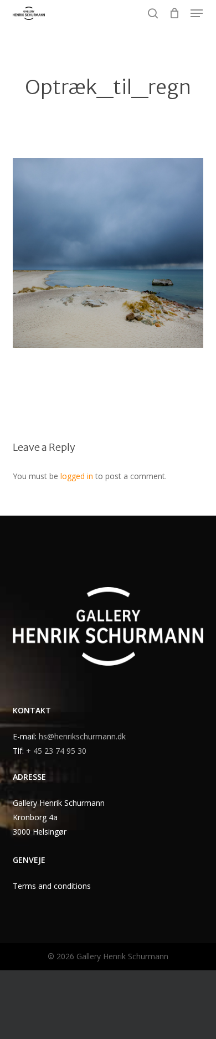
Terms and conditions (52, 886)
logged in (76, 476)
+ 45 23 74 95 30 (56, 750)
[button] (197, 13)
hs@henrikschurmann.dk (82, 736)
